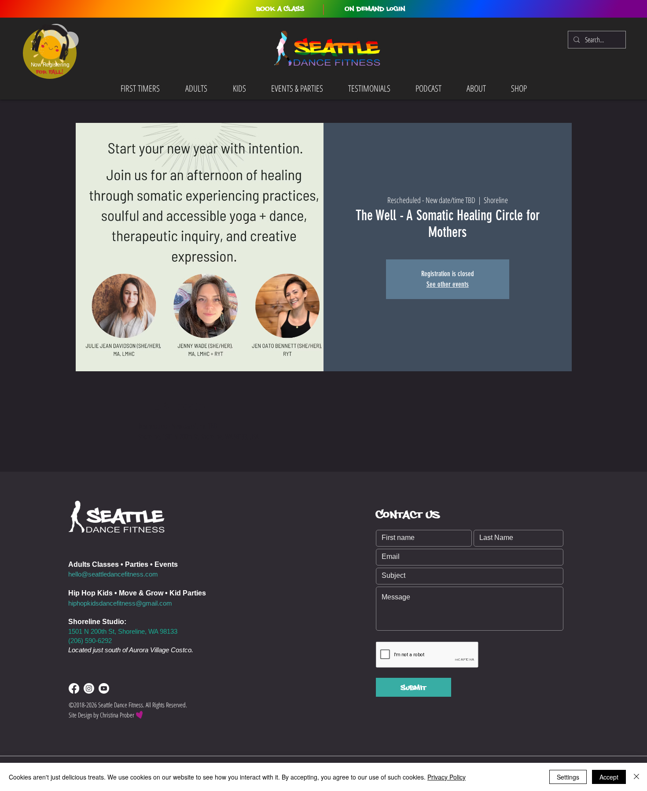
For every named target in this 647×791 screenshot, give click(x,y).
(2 (71, 640)
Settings (568, 777)
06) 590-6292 (93, 640)
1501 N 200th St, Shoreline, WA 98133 (122, 631)
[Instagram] (89, 688)
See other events (447, 284)
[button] (280, 8)
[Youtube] (104, 688)
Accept (608, 777)
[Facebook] (74, 688)
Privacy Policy (446, 777)
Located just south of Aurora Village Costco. (130, 650)
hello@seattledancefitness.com (113, 574)
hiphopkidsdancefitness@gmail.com (120, 603)
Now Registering (50, 65)
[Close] (636, 777)
